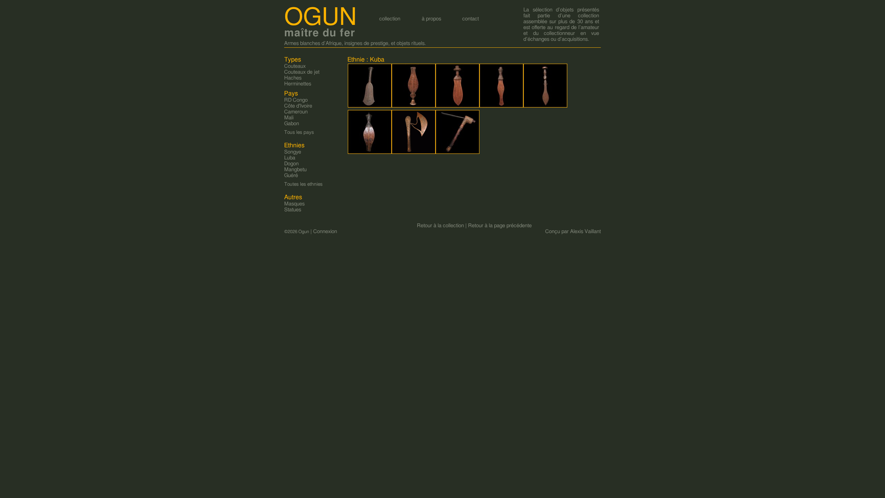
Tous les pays (299, 132)
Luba (289, 157)
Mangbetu (295, 169)
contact (470, 18)
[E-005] (501, 106)
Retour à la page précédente (500, 225)
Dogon (291, 163)
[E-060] (413, 152)
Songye (292, 152)
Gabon (291, 123)
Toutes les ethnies (303, 184)
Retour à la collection (440, 225)
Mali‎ (289, 117)
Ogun (320, 18)
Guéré (291, 175)
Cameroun (296, 111)
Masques (294, 203)
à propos (431, 18)
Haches (292, 78)
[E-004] (457, 106)
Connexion (325, 231)
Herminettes (297, 83)
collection (389, 18)
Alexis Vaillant (585, 231)
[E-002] (369, 106)
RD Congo (296, 100)
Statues (292, 209)
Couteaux (295, 66)
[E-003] (413, 106)
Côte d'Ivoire (298, 106)
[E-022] (545, 106)
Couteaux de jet (301, 72)
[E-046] (369, 152)
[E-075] (457, 152)
